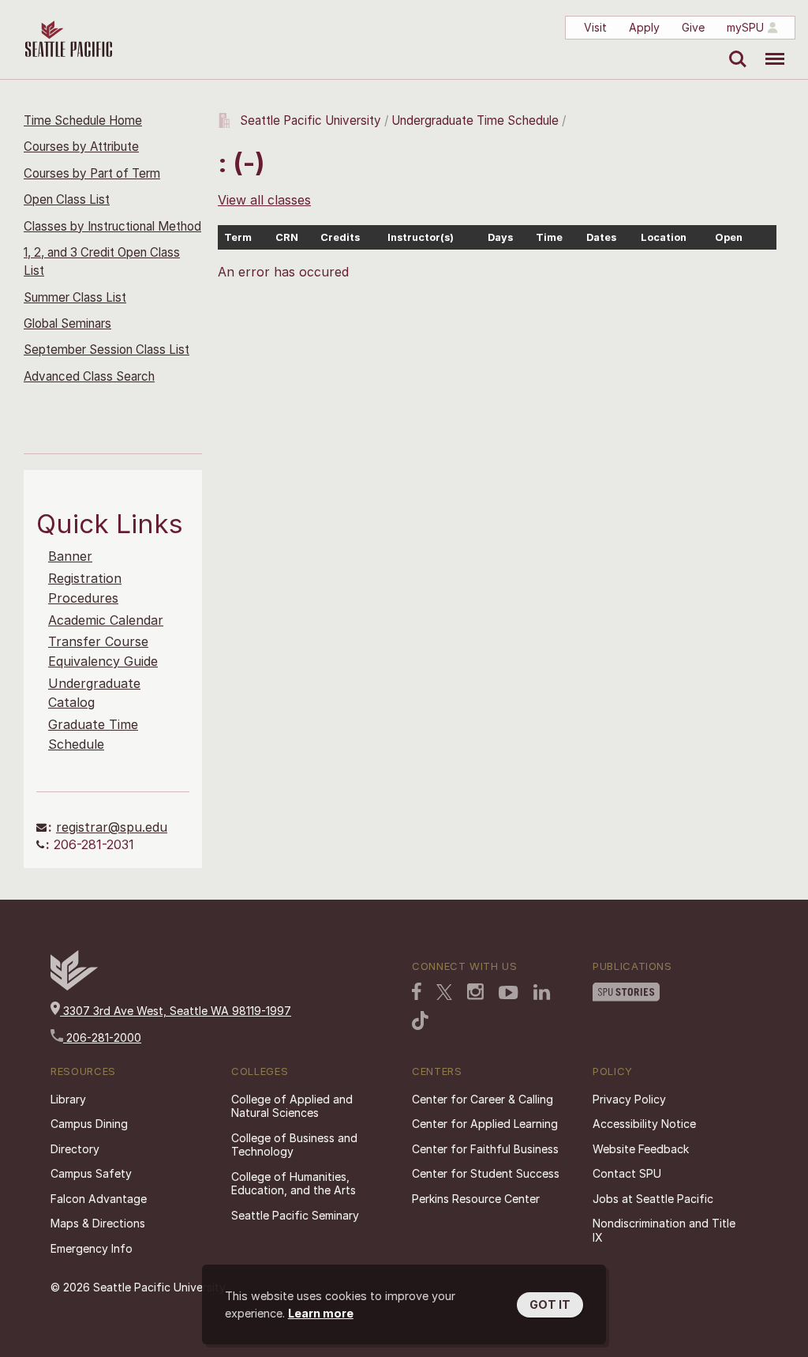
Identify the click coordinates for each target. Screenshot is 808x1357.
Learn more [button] (321, 1313)
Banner (70, 556)
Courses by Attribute (81, 146)
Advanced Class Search (89, 376)
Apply (644, 27)
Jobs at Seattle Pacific (653, 1198)
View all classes (264, 200)
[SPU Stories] (626, 992)
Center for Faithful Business (485, 1149)
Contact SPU (627, 1173)
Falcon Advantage (98, 1198)
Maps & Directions (97, 1223)
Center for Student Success (485, 1173)
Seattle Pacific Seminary (295, 1215)
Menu (769, 47)
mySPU (745, 27)
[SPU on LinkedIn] (542, 992)
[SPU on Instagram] (475, 991)
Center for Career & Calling (482, 1099)
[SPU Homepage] (74, 986)
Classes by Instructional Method (112, 226)
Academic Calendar (105, 620)
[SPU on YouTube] (508, 993)
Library (68, 1099)
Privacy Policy (629, 1099)
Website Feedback (641, 1149)
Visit (595, 27)
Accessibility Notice (644, 1123)
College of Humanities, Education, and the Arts (293, 1183)
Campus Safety (91, 1173)
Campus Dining (89, 1123)
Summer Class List (75, 297)
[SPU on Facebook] (416, 991)
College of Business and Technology (294, 1145)
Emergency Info (91, 1248)
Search (734, 47)
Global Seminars (67, 323)
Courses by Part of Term (92, 173)
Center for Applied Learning (485, 1123)
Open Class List (67, 199)
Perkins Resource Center (476, 1198)
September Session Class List (106, 349)
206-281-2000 (102, 1037)
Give (693, 27)
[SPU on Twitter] (444, 992)
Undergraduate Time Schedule (475, 120)
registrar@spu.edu (111, 827)
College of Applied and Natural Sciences (292, 1106)
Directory (74, 1149)
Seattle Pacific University (310, 120)
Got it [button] (549, 1304)
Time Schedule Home (83, 120)
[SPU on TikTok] (420, 1020)
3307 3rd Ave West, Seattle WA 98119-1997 (175, 1010)
